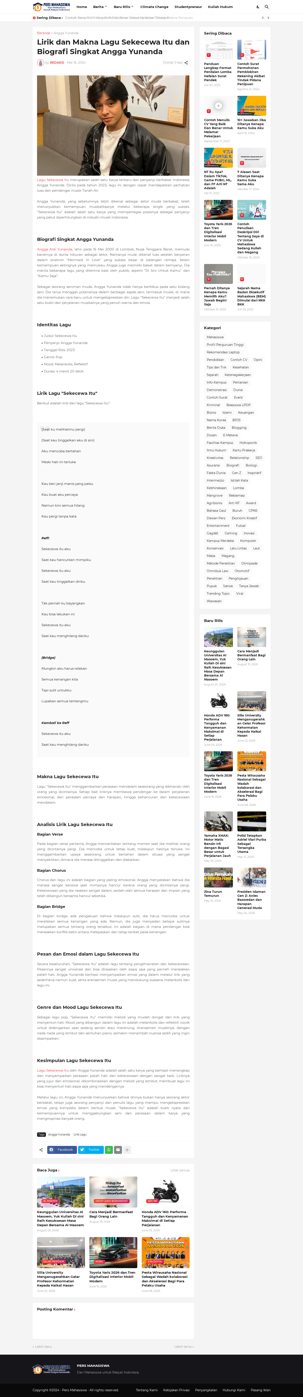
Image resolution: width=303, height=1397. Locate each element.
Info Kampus (216, 382)
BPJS (236, 420)
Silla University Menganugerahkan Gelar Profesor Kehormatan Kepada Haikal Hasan (58, 1279)
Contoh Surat (217, 397)
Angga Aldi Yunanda (55, 249)
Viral (239, 594)
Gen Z (236, 473)
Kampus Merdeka (220, 541)
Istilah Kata (239, 480)
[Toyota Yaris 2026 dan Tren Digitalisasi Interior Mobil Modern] (218, 761)
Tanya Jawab (249, 586)
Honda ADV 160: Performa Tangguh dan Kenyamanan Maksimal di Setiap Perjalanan (165, 1218)
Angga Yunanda (66, 33)
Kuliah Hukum (220, 7)
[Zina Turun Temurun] (218, 877)
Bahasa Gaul (216, 511)
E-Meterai (230, 435)
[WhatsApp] (109, 1150)
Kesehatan (241, 367)
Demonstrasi (217, 390)
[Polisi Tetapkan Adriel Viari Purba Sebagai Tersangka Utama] (251, 821)
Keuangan (246, 413)
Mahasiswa (215, 337)
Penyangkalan (206, 1390)
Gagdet (212, 533)
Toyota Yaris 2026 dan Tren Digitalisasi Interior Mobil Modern (112, 1276)
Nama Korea (216, 420)
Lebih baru (43, 1347)
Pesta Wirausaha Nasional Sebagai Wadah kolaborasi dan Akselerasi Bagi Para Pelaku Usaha (165, 1279)
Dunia (238, 390)
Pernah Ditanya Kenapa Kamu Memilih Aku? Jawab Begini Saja (217, 296)
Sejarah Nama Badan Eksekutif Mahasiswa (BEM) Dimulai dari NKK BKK (251, 296)
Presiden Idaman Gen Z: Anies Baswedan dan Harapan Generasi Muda (251, 900)
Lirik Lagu (80, 1134)
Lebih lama (182, 1347)
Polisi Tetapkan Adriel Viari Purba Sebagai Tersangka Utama (251, 844)
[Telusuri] (267, 7)
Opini (258, 360)
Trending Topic (218, 594)
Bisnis (211, 413)
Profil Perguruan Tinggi (225, 345)
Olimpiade (249, 563)
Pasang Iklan (261, 1390)
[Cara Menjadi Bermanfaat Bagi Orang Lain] (251, 637)
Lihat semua (180, 1170)
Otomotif (242, 571)
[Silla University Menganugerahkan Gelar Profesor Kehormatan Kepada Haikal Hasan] (251, 701)
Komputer (248, 541)
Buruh (237, 511)
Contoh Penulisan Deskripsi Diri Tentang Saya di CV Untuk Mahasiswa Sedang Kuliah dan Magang (250, 238)
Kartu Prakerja (244, 450)
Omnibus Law (217, 571)
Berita (98, 7)
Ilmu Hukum (216, 450)
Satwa (228, 586)
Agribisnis (214, 503)
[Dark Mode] (258, 7)
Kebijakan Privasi (176, 1390)
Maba (211, 556)
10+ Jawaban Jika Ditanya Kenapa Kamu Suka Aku (251, 124)
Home (82, 7)
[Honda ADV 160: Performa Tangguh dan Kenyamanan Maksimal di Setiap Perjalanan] (218, 701)
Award (251, 503)
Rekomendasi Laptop (223, 352)
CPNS (253, 511)
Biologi (251, 465)
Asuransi (213, 465)
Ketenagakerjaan (238, 375)
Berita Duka (216, 428)
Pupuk (212, 586)
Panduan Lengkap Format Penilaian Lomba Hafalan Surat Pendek (218, 72)
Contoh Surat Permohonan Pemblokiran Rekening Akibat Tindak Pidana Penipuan (251, 74)
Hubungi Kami (234, 1390)
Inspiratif (254, 473)
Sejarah (212, 375)
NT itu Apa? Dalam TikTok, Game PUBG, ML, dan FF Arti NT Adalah (218, 180)
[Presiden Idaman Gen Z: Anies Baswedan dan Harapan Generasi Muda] (251, 877)
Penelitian (214, 578)
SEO (259, 458)
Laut (256, 548)
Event (238, 397)
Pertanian (240, 382)
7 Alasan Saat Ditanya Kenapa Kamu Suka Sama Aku (250, 178)
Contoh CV (238, 360)
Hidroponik (248, 443)
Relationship (239, 458)
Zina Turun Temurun (213, 894)
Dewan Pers (216, 518)
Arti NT (234, 503)
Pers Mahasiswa (75, 1390)
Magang (228, 556)
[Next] (268, 18)
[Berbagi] (186, 62)
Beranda (43, 33)
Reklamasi (237, 496)
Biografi (232, 465)
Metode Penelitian (221, 563)
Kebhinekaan (217, 488)
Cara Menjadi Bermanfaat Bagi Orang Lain (111, 1214)
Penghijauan (238, 578)
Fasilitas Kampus (220, 443)
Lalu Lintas (238, 548)
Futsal (241, 526)
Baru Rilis (122, 7)
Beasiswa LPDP (238, 405)
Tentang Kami (147, 1390)
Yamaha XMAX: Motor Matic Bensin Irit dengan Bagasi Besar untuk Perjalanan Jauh (217, 846)
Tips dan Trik (216, 367)
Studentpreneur (188, 7)
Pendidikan (215, 360)
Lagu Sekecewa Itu (53, 180)
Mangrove (214, 496)
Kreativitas (215, 458)
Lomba (238, 488)
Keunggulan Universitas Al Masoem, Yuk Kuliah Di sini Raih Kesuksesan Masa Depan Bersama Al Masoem (60, 1218)
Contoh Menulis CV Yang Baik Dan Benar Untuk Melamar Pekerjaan (117, 18)
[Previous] (263, 18)
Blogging (239, 428)
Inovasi (249, 533)
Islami (227, 413)
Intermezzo (215, 480)
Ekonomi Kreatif (244, 518)
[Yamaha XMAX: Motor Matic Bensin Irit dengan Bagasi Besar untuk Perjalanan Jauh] (218, 821)
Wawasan (214, 601)
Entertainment (218, 526)
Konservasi (215, 548)
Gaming (231, 533)
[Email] (118, 1150)
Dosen (212, 435)
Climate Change (154, 7)
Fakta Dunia (216, 473)
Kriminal (213, 405)
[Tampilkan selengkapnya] (127, 1150)
